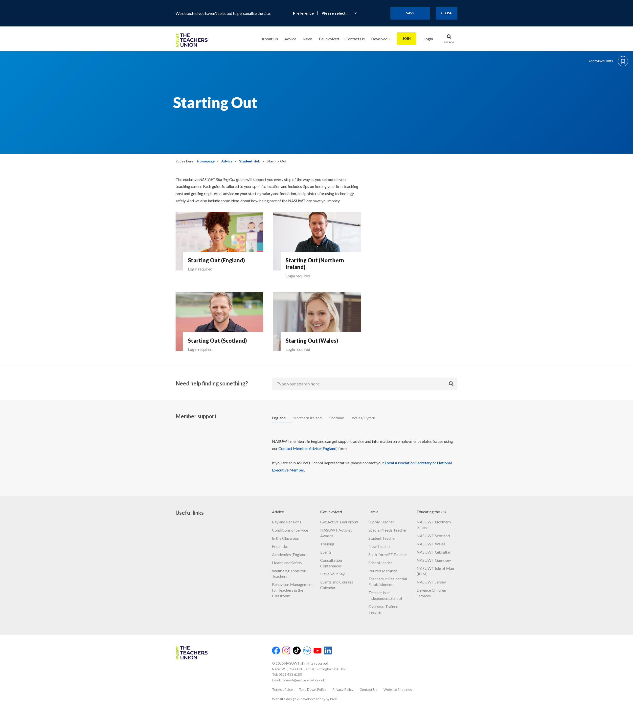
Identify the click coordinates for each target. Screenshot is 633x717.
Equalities (280, 546)
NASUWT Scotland (433, 535)
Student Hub (249, 161)
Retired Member (382, 570)
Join (407, 38)
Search (449, 42)
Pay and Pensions (286, 521)
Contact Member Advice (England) (308, 448)
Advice (290, 38)
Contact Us (355, 38)
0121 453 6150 (290, 674)
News (308, 38)
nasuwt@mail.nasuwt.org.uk (303, 680)
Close (446, 13)
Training (327, 543)
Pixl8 (333, 699)
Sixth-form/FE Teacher (387, 554)
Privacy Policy (342, 689)
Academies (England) (290, 554)
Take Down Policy (312, 689)
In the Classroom (286, 538)
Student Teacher (382, 538)
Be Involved (329, 38)
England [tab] (279, 417)
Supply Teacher (381, 521)
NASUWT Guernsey (434, 560)
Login (428, 38)
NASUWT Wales (431, 543)
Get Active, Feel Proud (339, 521)
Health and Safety (287, 562)
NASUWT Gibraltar (434, 552)
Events (326, 552)
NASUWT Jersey (431, 582)
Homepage (206, 161)
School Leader (380, 562)
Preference (303, 13)
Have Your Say (332, 573)
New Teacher (379, 546)
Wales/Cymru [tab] (363, 417)
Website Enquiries (398, 689)
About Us (270, 38)
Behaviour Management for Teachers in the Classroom (292, 590)
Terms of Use (282, 689)
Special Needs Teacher (387, 530)
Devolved (379, 38)
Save (410, 13)
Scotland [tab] (336, 417)
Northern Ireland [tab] (307, 417)
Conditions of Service (290, 530)
